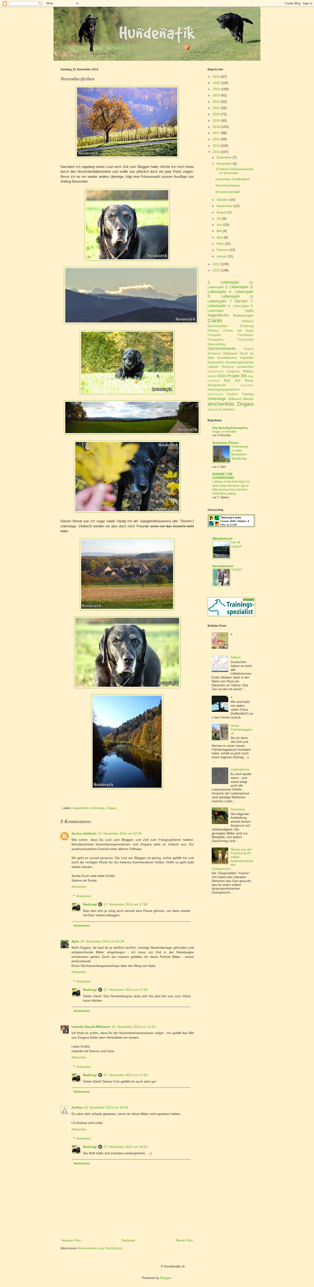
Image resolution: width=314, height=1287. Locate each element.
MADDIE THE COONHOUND (223, 476)
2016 (216, 139)
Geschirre (238, 809)
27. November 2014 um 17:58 (125, 904)
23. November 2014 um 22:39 (120, 833)
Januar (222, 256)
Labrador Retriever (221, 366)
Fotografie (214, 335)
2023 (216, 95)
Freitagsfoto (215, 339)
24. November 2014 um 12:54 (133, 1026)
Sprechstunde (215, 394)
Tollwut (235, 657)
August (222, 212)
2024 (216, 89)
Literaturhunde (216, 371)
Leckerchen (245, 366)
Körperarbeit (216, 362)
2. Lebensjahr (237, 287)
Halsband (230, 353)
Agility (249, 310)
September (225, 206)
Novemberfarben (228, 185)
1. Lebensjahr (223, 282)
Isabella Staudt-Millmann (90, 1026)
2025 (216, 83)
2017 (216, 133)
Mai (219, 231)
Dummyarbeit (217, 326)
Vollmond (234, 399)
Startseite (128, 1240)
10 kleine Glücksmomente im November (234, 171)
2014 (216, 152)
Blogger (165, 1278)
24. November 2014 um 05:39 (102, 941)
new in (212, 376)
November (224, 163)
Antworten (78, 886)
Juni (220, 225)
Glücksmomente (222, 348)
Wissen (248, 399)
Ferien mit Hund (238, 330)
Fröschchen (246, 339)
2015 (216, 145)
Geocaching (216, 344)
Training (248, 394)
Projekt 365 (237, 376)
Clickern (248, 321)
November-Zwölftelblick (233, 179)
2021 (216, 108)
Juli (219, 218)
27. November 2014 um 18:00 (125, 1147)
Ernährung (247, 326)
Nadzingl (90, 904)
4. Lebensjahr (241, 292)
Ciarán (215, 320)
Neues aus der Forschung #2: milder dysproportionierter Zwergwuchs (232, 858)
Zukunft (213, 409)
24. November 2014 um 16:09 (106, 1107)
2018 (216, 127)
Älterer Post (184, 1240)
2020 (216, 114)
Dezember (224, 157)
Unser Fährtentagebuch (241, 729)
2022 (216, 101)
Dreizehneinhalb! (228, 192)
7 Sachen (238, 301)
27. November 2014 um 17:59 (125, 1075)
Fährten (213, 330)
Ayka (75, 941)
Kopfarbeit (247, 357)
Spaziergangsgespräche (224, 389)
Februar (222, 250)
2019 (216, 120)
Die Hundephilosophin (230, 428)
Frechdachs (246, 335)
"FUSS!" (237, 570)
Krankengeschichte (240, 362)
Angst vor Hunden (224, 431)
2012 (216, 270)
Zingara (112, 808)
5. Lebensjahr (224, 296)
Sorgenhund (217, 385)
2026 (216, 76)
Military (248, 371)
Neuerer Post (71, 1240)
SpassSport (247, 385)
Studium (232, 394)
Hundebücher (227, 357)
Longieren (233, 371)
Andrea (77, 1107)
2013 (216, 264)
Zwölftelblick (227, 409)
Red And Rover (239, 380)
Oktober (222, 199)
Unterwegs (98, 808)
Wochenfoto (221, 404)
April (220, 237)
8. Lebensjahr (238, 306)
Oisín (221, 376)
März (220, 243)
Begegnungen (243, 315)
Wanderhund (222, 538)
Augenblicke (81, 808)
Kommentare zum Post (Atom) (100, 1248)
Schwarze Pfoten (225, 443)
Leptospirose (240, 769)
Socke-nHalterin (84, 833)
